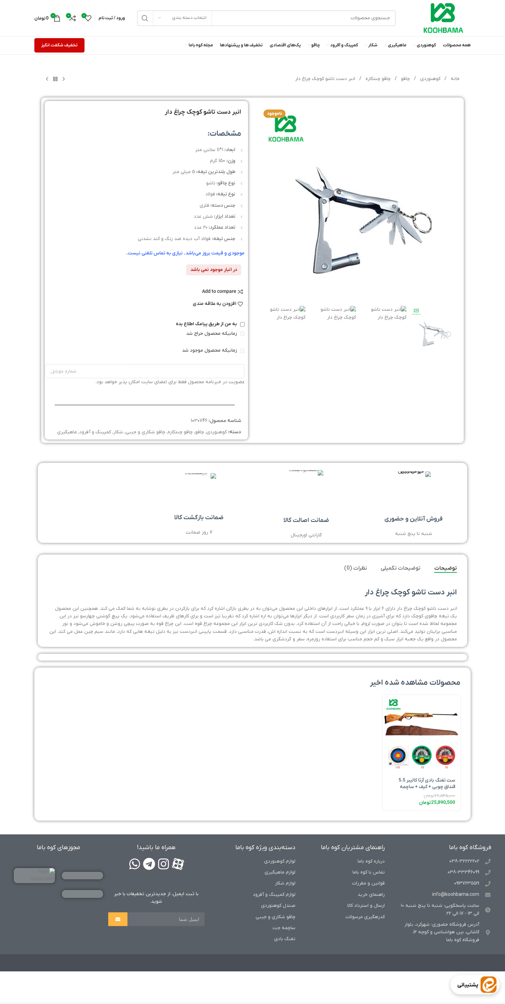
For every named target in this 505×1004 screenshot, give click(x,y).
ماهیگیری (67, 432)
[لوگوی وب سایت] (443, 17)
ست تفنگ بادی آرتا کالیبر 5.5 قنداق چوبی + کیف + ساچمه (427, 783)
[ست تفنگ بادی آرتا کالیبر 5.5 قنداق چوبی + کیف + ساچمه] (421, 734)
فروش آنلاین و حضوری (413, 519)
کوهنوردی (429, 79)
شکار (118, 432)
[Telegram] (149, 864)
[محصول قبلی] (63, 79)
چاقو (405, 79)
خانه (454, 79)
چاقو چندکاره (377, 79)
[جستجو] (145, 18)
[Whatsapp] (134, 864)
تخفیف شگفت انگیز (59, 45)
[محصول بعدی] (47, 79)
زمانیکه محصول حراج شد (212, 333)
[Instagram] (163, 864)
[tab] (445, 568)
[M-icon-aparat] (178, 864)
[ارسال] (117, 919)
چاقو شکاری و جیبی (145, 432)
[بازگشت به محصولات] (55, 79)
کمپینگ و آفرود (95, 432)
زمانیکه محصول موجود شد (210, 350)
